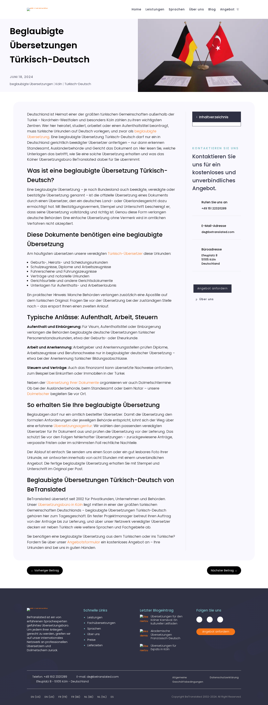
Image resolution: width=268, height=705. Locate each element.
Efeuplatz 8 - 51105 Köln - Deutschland (62, 681)
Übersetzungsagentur (73, 425)
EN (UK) (49, 697)
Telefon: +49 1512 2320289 (49, 677)
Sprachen (94, 629)
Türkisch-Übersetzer (125, 253)
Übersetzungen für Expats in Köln (163, 647)
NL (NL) (102, 697)
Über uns (206, 299)
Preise (91, 640)
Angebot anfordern (212, 288)
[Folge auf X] (210, 619)
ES (112, 697)
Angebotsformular (83, 542)
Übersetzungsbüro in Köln (60, 504)
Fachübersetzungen (101, 623)
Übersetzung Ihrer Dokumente (72, 382)
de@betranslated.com (217, 232)
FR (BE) (75, 697)
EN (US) (36, 697)
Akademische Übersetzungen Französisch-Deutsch (165, 634)
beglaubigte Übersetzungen (31, 84)
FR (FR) (62, 697)
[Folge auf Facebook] (199, 619)
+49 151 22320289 (213, 208)
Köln (59, 84)
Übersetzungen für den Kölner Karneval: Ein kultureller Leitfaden (166, 619)
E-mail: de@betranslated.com (98, 677)
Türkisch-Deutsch (78, 84)
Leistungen (94, 617)
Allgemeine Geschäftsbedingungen (187, 680)
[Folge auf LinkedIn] (220, 619)
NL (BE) (88, 697)
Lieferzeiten (95, 645)
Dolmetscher (38, 393)
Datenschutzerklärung (224, 677)
